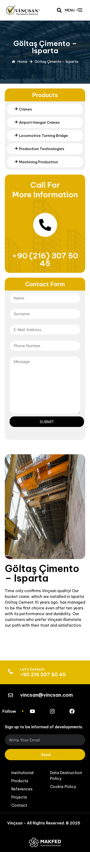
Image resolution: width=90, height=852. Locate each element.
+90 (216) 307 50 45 (45, 259)
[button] (59, 10)
